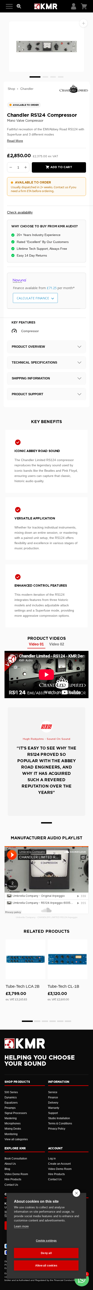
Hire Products (13, 1179)
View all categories (16, 1139)
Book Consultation (16, 1158)
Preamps (10, 1107)
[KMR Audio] (45, 6)
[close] (76, 1193)
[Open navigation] (9, 6)
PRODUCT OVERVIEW (28, 346)
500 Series (11, 1092)
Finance (53, 1097)
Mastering (11, 1118)
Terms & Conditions (60, 1123)
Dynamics (11, 1097)
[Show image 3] (53, 77)
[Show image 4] (60, 77)
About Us (10, 1163)
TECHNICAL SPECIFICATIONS (34, 362)
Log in (52, 1158)
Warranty (53, 1107)
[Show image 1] (35, 77)
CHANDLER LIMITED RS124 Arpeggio (57, 917)
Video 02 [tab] (56, 644)
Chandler (26, 88)
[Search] (19, 6)
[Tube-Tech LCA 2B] (25, 959)
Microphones (13, 1123)
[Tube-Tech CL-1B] (67, 959)
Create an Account (59, 1163)
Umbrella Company (25, 917)
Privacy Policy (56, 1128)
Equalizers (11, 1102)
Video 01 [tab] (36, 644)
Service (52, 1092)
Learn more (21, 1226)
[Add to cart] (40, 974)
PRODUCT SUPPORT (27, 394)
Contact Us (11, 1184)
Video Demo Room (16, 1174)
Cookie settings (46, 1240)
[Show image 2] (45, 77)
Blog (7, 1169)
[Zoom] (83, 23)
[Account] (73, 6)
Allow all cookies (46, 1265)
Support (53, 1113)
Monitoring (11, 1134)
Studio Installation (59, 1118)
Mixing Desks (13, 1128)
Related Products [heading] (46, 932)
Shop (11, 88)
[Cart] (84, 6)
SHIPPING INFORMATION (31, 378)
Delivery (53, 1102)
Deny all (46, 1253)
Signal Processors (16, 1113)
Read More (15, 141)
